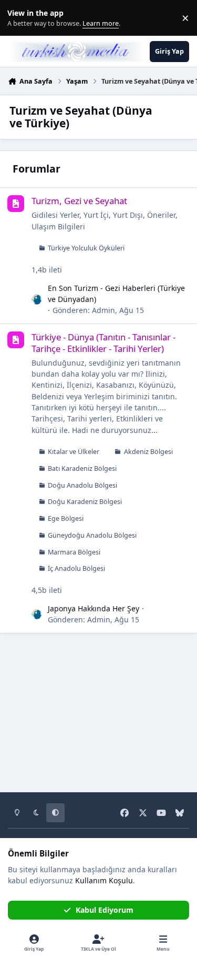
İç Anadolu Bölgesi (76, 568)
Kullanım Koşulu (104, 880)
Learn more (20, 18)
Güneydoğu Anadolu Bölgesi (92, 535)
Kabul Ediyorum (104, 910)
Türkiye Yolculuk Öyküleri (86, 248)
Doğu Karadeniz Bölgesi (85, 501)
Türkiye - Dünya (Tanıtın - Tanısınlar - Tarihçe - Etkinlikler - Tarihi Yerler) (103, 343)
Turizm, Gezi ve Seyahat (79, 201)
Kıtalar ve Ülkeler (73, 451)
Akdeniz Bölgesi (148, 451)
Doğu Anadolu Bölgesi (82, 485)
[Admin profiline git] (37, 299)
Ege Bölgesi (66, 518)
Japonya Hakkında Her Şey (93, 608)
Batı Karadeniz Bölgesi (82, 468)
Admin (103, 310)
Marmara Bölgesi (74, 552)
